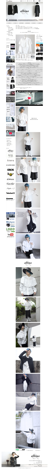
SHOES (40, 23)
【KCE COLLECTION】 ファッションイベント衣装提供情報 (31, 28)
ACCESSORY (27, 23)
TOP (16, 25)
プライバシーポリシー (9, 144)
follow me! (13, 199)
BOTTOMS (21, 23)
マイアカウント (9, 142)
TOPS (15, 23)
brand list (19, 26)
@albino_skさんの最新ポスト (10, 200)
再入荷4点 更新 (10, 27)
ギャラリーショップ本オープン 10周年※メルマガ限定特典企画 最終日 (10, 29)
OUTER (9, 23)
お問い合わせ (8, 145)
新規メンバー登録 (9, 141)
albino (9, 1)
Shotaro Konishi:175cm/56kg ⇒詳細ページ (26, 87)
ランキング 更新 (10, 33)
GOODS (33, 23)
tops (24, 26)
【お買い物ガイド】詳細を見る (38, 466)
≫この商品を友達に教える (29, 450)
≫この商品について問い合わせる (20, 450)
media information (20, 28)
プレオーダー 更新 (10, 35)
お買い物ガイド (9, 140)
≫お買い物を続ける (37, 450)
